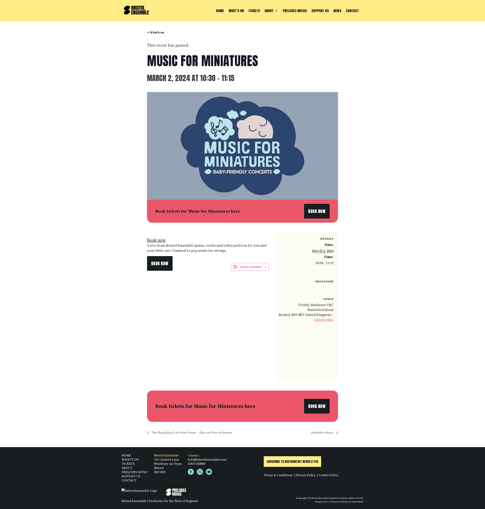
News (337, 10)
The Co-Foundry (332, 501)
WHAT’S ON (130, 459)
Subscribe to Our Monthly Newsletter (292, 461)
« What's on (155, 32)
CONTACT (129, 480)
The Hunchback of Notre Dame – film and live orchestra (191, 432)
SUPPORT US (131, 476)
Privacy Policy (306, 475)
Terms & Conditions (278, 475)
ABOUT (127, 468)
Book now (156, 240)
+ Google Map (323, 317)
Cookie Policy (328, 475)
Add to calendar (250, 267)
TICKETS (128, 464)
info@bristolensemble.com (207, 459)
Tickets (254, 10)
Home (220, 10)
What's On (236, 10)
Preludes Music (295, 10)
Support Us (320, 10)
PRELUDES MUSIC (135, 472)
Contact (352, 10)
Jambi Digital (357, 501)
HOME (126, 455)
